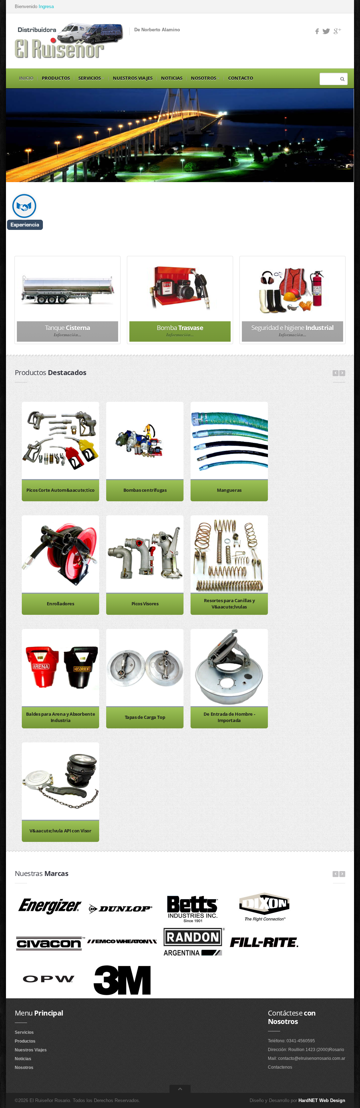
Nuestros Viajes (133, 78)
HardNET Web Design (321, 1100)
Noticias (171, 78)
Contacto (240, 78)
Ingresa (45, 6)
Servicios (89, 78)
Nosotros (203, 78)
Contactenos (280, 1067)
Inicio (26, 78)
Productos (56, 78)
